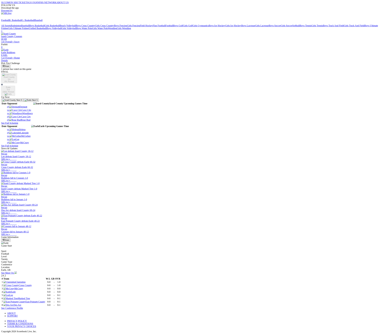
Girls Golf (187, 25)
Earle (13, 292)
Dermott (17, 107)
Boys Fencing (120, 25)
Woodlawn (20, 113)
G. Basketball (28, 20)
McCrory (18, 142)
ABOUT (11, 313)
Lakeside (18, 132)
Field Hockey (146, 25)
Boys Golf (178, 25)
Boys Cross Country (85, 25)
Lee (13, 139)
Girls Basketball (52, 25)
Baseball (38, 20)
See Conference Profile (12, 308)
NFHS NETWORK (46, 2)
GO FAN (32, 2)
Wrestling (112, 28)
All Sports (6, 25)
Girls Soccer (286, 25)
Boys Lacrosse (248, 25)
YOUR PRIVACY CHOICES (21, 326)
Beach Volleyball (68, 25)
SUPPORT (12, 316)
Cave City (19, 110)
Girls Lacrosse (262, 25)
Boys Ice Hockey (217, 25)
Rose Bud (18, 120)
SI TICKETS (22, 2)
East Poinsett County (35, 301)
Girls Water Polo (100, 28)
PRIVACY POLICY (17, 321)
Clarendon (21, 282)
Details (4, 60)
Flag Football (159, 25)
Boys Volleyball (53, 28)
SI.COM (5, 2)
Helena (16, 129)
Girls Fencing (133, 25)
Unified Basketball (37, 28)
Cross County (25, 285)
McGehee (19, 136)
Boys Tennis (305, 25)
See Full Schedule (9, 123)
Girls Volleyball (68, 28)
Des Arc (17, 305)
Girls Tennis (317, 25)
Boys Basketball (37, 25)
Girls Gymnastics (200, 25)
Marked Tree (24, 298)
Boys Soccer (275, 25)
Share (6, 66)
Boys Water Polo (84, 28)
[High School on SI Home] (12, 17)
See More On (7, 273)
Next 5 (19, 100)
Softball (296, 25)
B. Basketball (15, 20)
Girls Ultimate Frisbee (18, 28)
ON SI (12, 2)
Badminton (16, 25)
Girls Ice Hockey (233, 25)
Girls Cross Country (104, 25)
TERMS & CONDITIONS (20, 323)
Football (5, 20)
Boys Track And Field (333, 25)
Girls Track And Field (354, 25)
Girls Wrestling (124, 28)
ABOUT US (62, 2)
